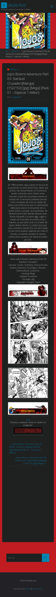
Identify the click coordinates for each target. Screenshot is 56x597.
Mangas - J (15, 51)
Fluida (27, 588)
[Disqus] (28, 501)
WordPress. (38, 588)
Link (28, 419)
